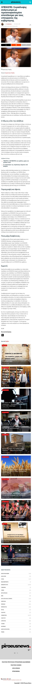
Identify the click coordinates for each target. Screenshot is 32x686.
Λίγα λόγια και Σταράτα (6, 598)
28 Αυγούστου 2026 (6, 363)
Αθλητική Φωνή (5, 573)
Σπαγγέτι (3, 618)
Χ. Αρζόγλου (9, 24)
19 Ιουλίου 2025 (17, 24)
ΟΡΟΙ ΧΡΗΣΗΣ (16, 668)
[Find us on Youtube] (14, 653)
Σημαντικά (4, 615)
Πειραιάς (3, 604)
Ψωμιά (2, 632)
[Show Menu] (2, 2)
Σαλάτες (3, 612)
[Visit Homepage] (16, 2)
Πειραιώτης (4, 607)
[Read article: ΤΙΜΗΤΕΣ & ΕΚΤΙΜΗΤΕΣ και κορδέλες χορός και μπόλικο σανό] (16, 354)
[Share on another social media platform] (26, 45)
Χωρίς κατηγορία (5, 629)
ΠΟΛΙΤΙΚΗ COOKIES (16, 665)
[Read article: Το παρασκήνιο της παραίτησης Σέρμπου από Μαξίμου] (16, 376)
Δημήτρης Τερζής (9, 73)
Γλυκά (2, 579)
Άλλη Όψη (4, 345)
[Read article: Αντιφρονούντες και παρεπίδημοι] (16, 532)
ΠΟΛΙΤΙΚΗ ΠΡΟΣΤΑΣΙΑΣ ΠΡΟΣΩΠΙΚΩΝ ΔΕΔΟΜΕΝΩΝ (16, 662)
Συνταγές (3, 620)
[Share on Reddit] (16, 45)
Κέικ (2, 595)
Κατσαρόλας (4, 593)
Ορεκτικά (3, 601)
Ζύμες (2, 590)
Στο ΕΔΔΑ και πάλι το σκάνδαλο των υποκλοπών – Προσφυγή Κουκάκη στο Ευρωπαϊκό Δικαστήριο (13, 404)
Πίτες (2, 609)
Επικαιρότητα (5, 367)
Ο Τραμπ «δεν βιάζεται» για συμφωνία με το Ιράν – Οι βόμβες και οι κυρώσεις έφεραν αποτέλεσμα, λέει (14, 560)
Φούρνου (3, 626)
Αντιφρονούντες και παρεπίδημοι (11, 539)
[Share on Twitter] (6, 45)
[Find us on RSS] (17, 653)
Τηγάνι (2, 623)
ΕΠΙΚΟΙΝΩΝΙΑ (16, 671)
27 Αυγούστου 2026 (6, 541)
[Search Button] (30, 2)
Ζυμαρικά (3, 587)
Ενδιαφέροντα (4, 582)
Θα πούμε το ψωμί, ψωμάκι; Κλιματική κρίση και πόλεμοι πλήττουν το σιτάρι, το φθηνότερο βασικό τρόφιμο (16, 471)
